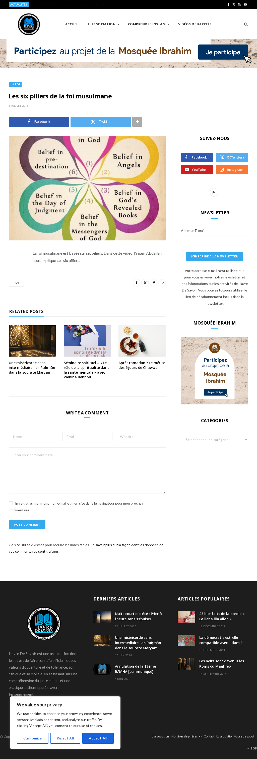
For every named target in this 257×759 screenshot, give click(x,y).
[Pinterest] (14, 294)
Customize (32, 738)
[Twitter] (14, 281)
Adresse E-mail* (193, 230)
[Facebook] (14, 268)
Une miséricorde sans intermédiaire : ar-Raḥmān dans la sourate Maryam (32, 367)
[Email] (14, 306)
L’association (160, 736)
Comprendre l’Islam (147, 24)
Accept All (98, 738)
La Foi (15, 84)
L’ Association (101, 24)
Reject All (65, 738)
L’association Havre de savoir (235, 736)
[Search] (244, 24)
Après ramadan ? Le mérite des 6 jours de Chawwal (141, 365)
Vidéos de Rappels (195, 24)
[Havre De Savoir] (29, 24)
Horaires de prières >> (186, 736)
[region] (65, 722)
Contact (209, 736)
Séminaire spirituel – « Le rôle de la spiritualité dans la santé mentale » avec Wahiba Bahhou (86, 369)
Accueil (72, 24)
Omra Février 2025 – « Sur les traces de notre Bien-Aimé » (72, 4)
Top (253, 748)
